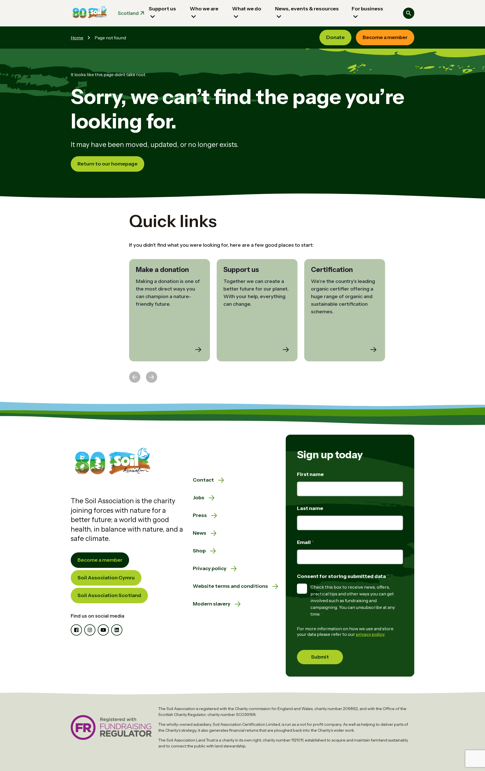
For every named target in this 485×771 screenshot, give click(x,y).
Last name (310, 508)
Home (77, 37)
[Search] (408, 13)
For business (367, 9)
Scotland (128, 13)
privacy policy (370, 634)
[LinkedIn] (116, 630)
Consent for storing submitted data (342, 576)
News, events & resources (307, 9)
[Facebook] (76, 630)
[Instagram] (89, 630)
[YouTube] (103, 630)
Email (304, 542)
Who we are (204, 9)
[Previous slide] (134, 377)
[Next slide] (151, 377)
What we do (246, 9)
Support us (162, 9)
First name (310, 474)
